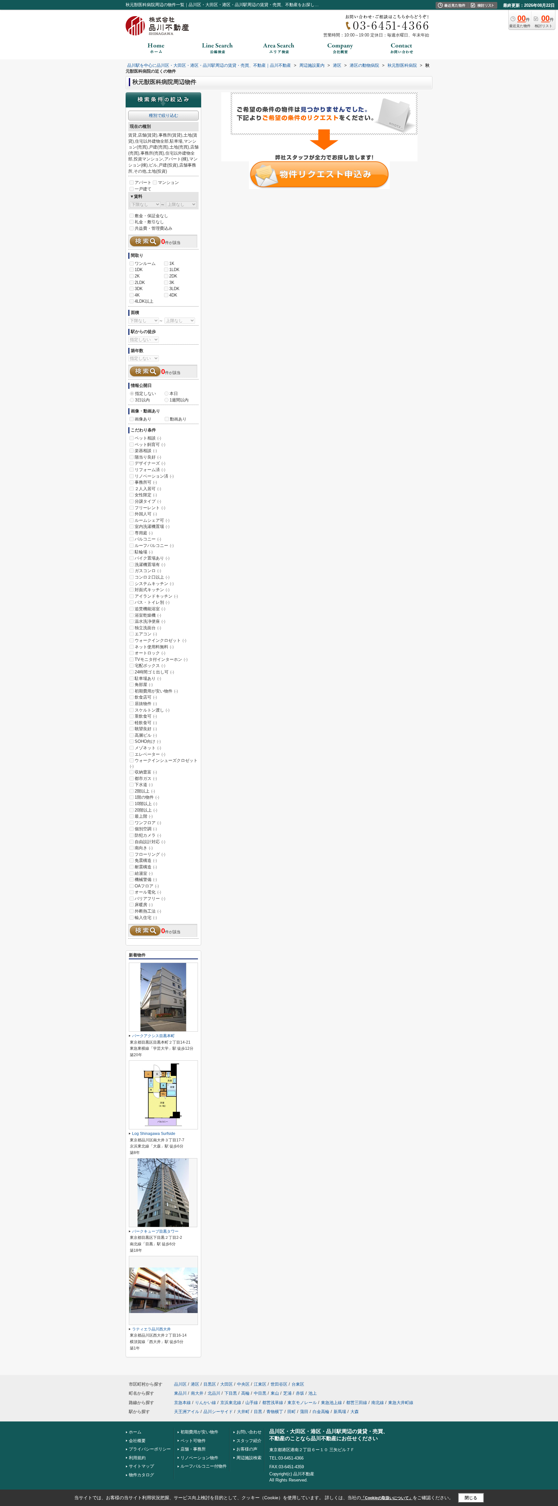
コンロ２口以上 (152, 577)
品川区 (180, 1384)
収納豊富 (146, 772)
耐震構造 (146, 866)
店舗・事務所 (193, 1449)
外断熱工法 (148, 911)
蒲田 (304, 1411)
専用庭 (144, 533)
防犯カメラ (148, 835)
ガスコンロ (148, 570)
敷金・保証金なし (151, 215)
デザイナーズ (150, 463)
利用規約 (137, 1457)
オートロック (150, 653)
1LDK (174, 269)
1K (171, 263)
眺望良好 (146, 728)
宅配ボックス (150, 665)
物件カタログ (141, 1474)
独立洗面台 (148, 627)
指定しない (145, 393)
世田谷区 (279, 1384)
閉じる (471, 1497)
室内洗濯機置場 (152, 526)
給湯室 (144, 873)
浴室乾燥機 (148, 615)
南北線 (377, 1402)
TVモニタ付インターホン (161, 659)
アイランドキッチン (156, 596)
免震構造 (146, 860)
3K (171, 282)
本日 (174, 393)
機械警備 (146, 879)
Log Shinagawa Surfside (153, 1133)
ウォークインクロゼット (160, 640)
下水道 (144, 784)
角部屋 (144, 684)
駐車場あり (148, 678)
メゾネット (148, 747)
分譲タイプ (148, 501)
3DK (139, 288)
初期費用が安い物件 (156, 691)
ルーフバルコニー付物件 (204, 1466)
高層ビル (146, 735)
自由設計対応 (150, 841)
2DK (173, 276)
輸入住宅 (146, 917)
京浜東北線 (230, 1402)
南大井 (197, 1393)
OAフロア (147, 886)
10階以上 (146, 803)
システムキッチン (154, 583)
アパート (143, 182)
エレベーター (150, 754)
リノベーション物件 (199, 1457)
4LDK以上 (144, 301)
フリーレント (150, 507)
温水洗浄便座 (150, 621)
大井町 (243, 1411)
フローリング (150, 854)
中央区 (243, 1384)
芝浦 (287, 1393)
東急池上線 (331, 1402)
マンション (168, 182)
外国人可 (146, 513)
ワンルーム (145, 263)
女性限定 (146, 494)
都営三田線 (356, 1402)
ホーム (135, 1432)
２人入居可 (148, 488)
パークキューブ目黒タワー (155, 1231)
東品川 (180, 1393)
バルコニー (148, 539)
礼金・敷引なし (149, 221)
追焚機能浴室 (150, 608)
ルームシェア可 (152, 520)
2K (137, 276)
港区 (195, 1384)
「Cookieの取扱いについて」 (387, 1498)
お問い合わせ (249, 1432)
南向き (144, 847)
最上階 (144, 816)
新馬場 (340, 1411)
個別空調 (146, 828)
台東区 (298, 1384)
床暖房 (144, 904)
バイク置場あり (152, 558)
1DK (139, 269)
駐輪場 (144, 552)
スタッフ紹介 (249, 1440)
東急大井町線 (400, 1402)
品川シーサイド (218, 1411)
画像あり (143, 419)
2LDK (140, 282)
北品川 (214, 1393)
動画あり (178, 419)
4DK (173, 295)
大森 (354, 1411)
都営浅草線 (272, 1402)
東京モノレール (302, 1402)
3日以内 (142, 400)
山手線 (251, 1402)
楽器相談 (146, 450)
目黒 (258, 1411)
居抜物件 (146, 703)
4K (137, 295)
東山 (275, 1393)
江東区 (260, 1384)
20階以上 (146, 810)
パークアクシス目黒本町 (153, 1036)
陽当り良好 (148, 457)
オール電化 (148, 892)
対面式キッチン (152, 589)
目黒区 (209, 1384)
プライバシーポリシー (150, 1449)
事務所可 (146, 482)
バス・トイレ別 (152, 602)
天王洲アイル (186, 1411)
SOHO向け (148, 741)
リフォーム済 (150, 469)
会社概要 (137, 1440)
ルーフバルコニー (154, 545)
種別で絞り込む (163, 115)
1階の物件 (147, 797)
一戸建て (143, 189)
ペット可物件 (193, 1440)
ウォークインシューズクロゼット (164, 763)
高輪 (245, 1393)
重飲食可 (146, 716)
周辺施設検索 (249, 1457)
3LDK (174, 288)
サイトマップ (141, 1466)
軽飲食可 (146, 722)
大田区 (226, 1384)
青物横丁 (274, 1411)
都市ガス (146, 778)
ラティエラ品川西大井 (151, 1329)
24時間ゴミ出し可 (154, 672)
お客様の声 (246, 1449)
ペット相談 (148, 438)
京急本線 (182, 1402)
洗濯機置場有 (150, 564)
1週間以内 (179, 400)
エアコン (146, 634)
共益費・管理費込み (153, 228)
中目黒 (260, 1393)
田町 (291, 1411)
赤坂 (300, 1393)
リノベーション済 (154, 476)
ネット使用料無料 (154, 646)
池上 (312, 1393)
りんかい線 (205, 1402)
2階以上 (145, 791)
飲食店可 (146, 697)
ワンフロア (148, 822)
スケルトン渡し (152, 710)
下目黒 (230, 1393)
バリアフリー (150, 898)
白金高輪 (321, 1411)
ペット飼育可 (150, 444)
